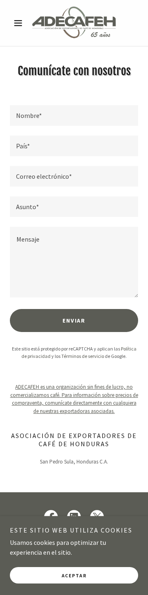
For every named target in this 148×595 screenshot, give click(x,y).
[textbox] (74, 115)
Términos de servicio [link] (82, 356)
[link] (74, 23)
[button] (19, 23)
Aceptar (74, 575)
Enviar (74, 320)
